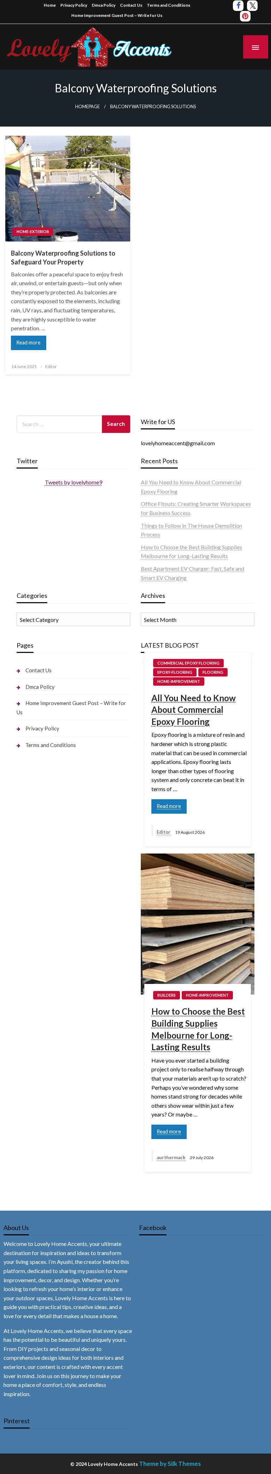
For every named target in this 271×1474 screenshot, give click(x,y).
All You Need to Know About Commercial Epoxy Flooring (193, 710)
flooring (213, 672)
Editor (51, 366)
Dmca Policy (103, 5)
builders (166, 995)
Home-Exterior (33, 231)
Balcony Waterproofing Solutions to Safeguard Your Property (63, 257)
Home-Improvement (178, 681)
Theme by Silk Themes (170, 1463)
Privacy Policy (73, 5)
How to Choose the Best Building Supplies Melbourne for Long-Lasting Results (198, 1029)
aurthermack (171, 1157)
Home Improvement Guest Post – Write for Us (116, 15)
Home (50, 5)
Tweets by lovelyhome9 (73, 482)
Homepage (87, 106)
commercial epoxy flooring (188, 663)
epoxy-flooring (174, 672)
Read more (28, 342)
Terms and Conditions (168, 5)
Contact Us (131, 5)
